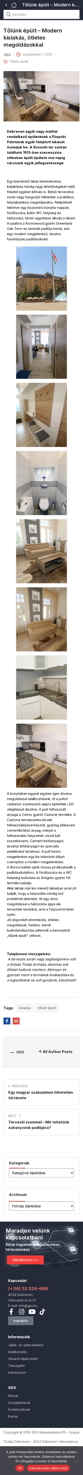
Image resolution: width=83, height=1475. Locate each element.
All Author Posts (57, 1051)
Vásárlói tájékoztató (23, 1359)
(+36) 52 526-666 (28, 1288)
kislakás (25, 1008)
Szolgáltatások (19, 1403)
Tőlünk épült (18, 61)
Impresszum (17, 1372)
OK (20, 1468)
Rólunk (13, 1396)
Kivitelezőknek (19, 1409)
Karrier (13, 1416)
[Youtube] (32, 1311)
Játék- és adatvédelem (25, 1345)
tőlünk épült (47, 1008)
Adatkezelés (17, 1352)
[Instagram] (21, 1311)
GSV (7, 55)
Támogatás (16, 1366)
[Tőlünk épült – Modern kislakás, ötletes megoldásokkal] (6, 1021)
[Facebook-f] (11, 1311)
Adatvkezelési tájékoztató (48, 1468)
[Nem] (77, 1460)
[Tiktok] (42, 1311)
